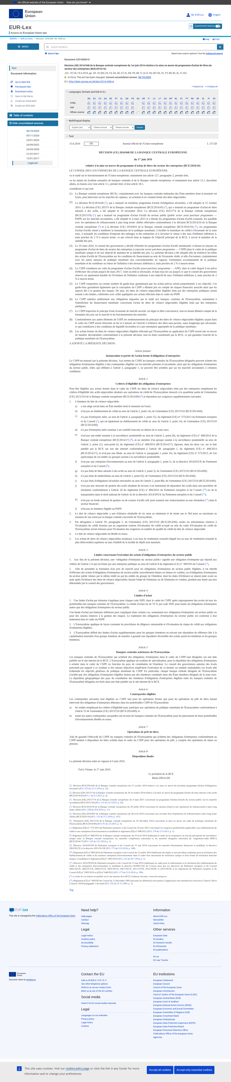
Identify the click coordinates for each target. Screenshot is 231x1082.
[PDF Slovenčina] (197, 107)
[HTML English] (127, 103)
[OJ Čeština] (99, 112)
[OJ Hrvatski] (143, 112)
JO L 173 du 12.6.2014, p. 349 (120, 848)
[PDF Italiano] (149, 107)
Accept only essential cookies (194, 1069)
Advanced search (214, 53)
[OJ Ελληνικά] (121, 112)
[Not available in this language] (138, 103)
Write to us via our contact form (96, 987)
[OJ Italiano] (149, 112)
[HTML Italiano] (149, 103)
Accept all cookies (160, 1069)
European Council (161, 984)
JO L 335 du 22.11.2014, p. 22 (93, 788)
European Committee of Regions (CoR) (171, 1012)
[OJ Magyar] (165, 112)
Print (217, 39)
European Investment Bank (166, 1016)
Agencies (157, 1037)
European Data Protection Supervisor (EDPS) (174, 1023)
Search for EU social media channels (98, 1003)
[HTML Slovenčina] (197, 103)
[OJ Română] (192, 112)
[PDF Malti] (170, 107)
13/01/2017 (32, 158)
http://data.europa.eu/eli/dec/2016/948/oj (91, 81)
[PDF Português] (187, 107)
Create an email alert (26, 101)
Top (71, 890)
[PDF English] (127, 107)
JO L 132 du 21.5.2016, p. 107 (105, 816)
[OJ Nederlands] (176, 112)
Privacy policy (87, 1019)
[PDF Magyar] (165, 107)
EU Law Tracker (160, 960)
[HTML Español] (94, 103)
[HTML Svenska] (214, 103)
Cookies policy (88, 939)
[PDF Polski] (181, 107)
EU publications (160, 949)
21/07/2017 (32, 153)
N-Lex (156, 956)
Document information (23, 73)
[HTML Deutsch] (110, 103)
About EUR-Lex (160, 916)
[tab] (142, 91)
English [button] (216, 15)
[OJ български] (89, 112)
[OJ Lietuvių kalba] (159, 112)
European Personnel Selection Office (170, 1030)
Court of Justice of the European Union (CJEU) (175, 994)
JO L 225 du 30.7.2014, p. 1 (131, 859)
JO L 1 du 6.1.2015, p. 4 (96, 795)
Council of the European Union (167, 987)
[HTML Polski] (181, 103)
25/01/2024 (32, 140)
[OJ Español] (94, 112)
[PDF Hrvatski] (143, 107)
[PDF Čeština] (99, 107)
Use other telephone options (94, 984)
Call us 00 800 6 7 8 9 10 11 (94, 980)
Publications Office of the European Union (55, 915)
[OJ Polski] (181, 112)
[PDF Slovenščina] (203, 107)
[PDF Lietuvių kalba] (159, 107)
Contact (85, 919)
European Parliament (163, 980)
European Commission (164, 991)
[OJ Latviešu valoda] (154, 112)
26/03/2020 (32, 149)
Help (207, 39)
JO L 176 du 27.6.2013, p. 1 (160, 831)
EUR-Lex (20, 27)
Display (139, 127)
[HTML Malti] (170, 103)
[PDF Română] (192, 107)
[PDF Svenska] (214, 107)
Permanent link (23, 86)
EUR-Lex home (27, 39)
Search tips (53, 53)
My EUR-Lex (197, 15)
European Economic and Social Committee (173, 1008)
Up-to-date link (22, 82)
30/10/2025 (32, 131)
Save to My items (24, 96)
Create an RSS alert (25, 105)
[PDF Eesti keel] (116, 107)
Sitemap (85, 923)
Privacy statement (89, 946)
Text (13, 68)
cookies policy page (77, 1068)
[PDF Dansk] (105, 107)
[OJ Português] (187, 112)
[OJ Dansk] (105, 112)
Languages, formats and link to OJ (87, 91)
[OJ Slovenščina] (203, 112)
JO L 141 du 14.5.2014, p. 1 (97, 841)
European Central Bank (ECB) (167, 998)
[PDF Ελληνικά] (121, 107)
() (106, 202)
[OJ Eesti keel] (116, 112)
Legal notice (87, 935)
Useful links (159, 923)
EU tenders (158, 939)
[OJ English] (127, 112)
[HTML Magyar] (165, 103)
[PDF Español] (94, 107)
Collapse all (212, 86)
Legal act (33, 163)
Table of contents (23, 115)
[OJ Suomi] (208, 112)
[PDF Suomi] (208, 107)
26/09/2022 (32, 144)
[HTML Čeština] (99, 103)
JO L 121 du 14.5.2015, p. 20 (109, 802)
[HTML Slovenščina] (203, 103)
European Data (160, 935)
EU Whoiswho (159, 946)
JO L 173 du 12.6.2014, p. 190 (128, 872)
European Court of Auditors (166, 1001)
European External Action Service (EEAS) (172, 1005)
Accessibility (87, 942)
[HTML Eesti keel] (116, 103)
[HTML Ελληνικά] (121, 103)
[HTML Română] (192, 103)
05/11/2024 (32, 135)
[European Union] (17, 974)
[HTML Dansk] (105, 103)
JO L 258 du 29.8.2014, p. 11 (96, 810)
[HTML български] (89, 103)
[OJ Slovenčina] (197, 112)
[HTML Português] (187, 103)
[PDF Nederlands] (176, 107)
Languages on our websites (94, 1015)
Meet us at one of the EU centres (96, 991)
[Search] (220, 47)
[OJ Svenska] (214, 112)
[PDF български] (89, 107)
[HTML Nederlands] (176, 103)
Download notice (24, 91)
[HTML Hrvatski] (143, 103)
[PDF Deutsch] (110, 107)
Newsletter (158, 919)
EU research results (162, 942)
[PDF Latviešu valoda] (154, 107)
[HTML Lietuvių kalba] (159, 103)
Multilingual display (79, 120)
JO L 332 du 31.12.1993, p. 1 (118, 883)
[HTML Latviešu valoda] (154, 103)
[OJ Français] (132, 112)
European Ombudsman (164, 1019)
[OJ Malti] (170, 112)
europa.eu (31, 979)
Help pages (86, 916)
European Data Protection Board (168, 1026)
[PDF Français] (132, 107)
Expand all (198, 86)
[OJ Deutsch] (110, 112)
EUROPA (13, 39)
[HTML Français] (132, 103)
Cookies (85, 1026)
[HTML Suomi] (208, 103)
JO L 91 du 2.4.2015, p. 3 (109, 824)
